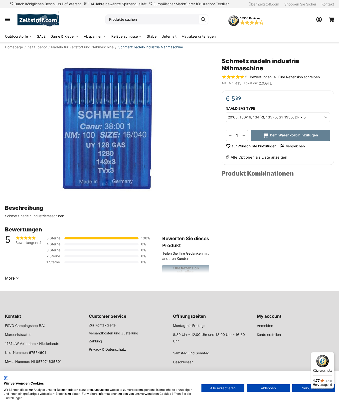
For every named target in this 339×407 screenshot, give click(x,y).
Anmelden (265, 325)
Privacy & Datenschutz (107, 349)
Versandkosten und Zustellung (113, 333)
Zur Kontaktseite (102, 325)
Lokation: (251, 83)
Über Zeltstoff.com (264, 4)
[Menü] (331, 355)
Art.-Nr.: (228, 83)
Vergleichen (295, 146)
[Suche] (203, 19)
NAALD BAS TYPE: (241, 108)
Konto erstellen (269, 334)
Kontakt (328, 4)
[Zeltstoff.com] (40, 19)
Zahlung (95, 341)
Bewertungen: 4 (263, 77)
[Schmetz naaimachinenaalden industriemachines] (108, 128)
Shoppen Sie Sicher (300, 4)
